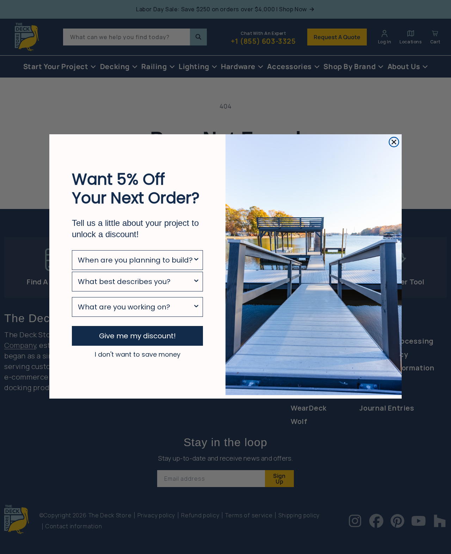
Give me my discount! (137, 336)
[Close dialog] (394, 142)
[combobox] (135, 260)
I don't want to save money (137, 354)
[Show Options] (196, 260)
